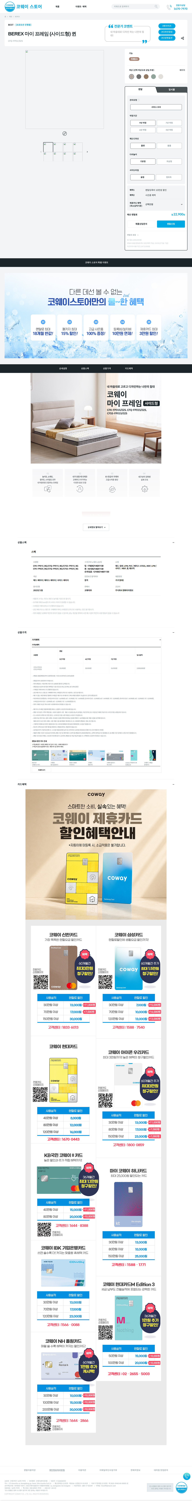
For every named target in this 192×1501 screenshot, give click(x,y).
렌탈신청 (171, 224)
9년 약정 (142, 123)
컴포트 (169, 177)
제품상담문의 (141, 224)
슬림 (142, 177)
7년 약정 (169, 123)
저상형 (169, 161)
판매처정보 (135, 1470)
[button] (87, 152)
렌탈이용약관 (30, 1470)
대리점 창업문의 (161, 1470)
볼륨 (169, 145)
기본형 (143, 161)
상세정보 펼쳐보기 (95, 527)
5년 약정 (169, 130)
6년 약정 (142, 130)
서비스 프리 (156, 107)
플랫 (143, 145)
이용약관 (82, 1470)
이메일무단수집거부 (108, 1470)
